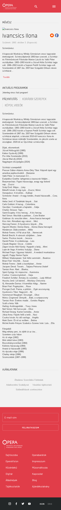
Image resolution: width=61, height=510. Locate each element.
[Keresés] (36, 7)
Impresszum (38, 461)
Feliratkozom (30, 427)
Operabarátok (39, 454)
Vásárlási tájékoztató (42, 385)
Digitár (9, 473)
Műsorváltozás (40, 467)
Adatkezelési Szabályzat (17, 385)
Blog (34, 480)
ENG (50, 503)
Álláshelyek (11, 480)
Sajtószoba (12, 454)
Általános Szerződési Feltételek (29, 380)
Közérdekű (11, 467)
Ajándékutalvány (40, 486)
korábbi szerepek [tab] (34, 99)
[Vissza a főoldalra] (10, 6)
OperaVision (12, 461)
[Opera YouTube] (29, 503)
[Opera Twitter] (22, 503)
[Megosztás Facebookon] (57, 35)
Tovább (6, 77)
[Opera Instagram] (9, 503)
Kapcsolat (37, 473)
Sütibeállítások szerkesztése (29, 389)
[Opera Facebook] (16, 503)
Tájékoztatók (13, 486)
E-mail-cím (10, 417)
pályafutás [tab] (10, 99)
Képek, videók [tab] (14, 105)
